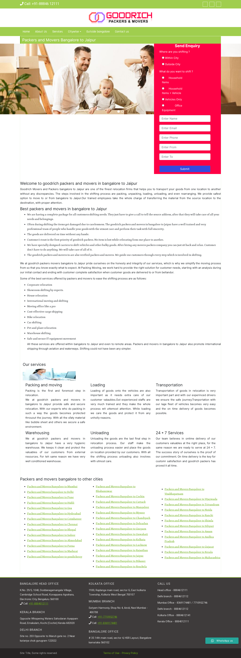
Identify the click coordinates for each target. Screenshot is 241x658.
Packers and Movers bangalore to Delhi (50, 492)
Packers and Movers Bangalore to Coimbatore (54, 519)
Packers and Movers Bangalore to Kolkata (120, 539)
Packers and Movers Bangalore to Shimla (189, 520)
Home (26, 31)
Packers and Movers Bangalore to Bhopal (51, 529)
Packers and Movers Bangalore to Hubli (50, 502)
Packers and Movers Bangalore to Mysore (120, 512)
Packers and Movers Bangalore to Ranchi (189, 515)
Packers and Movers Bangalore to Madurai (52, 551)
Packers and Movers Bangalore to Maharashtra (192, 557)
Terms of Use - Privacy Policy (120, 653)
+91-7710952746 (107, 616)
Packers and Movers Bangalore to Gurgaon (121, 528)
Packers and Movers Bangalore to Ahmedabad (54, 540)
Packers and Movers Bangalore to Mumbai (52, 486)
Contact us (122, 31)
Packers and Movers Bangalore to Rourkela (121, 566)
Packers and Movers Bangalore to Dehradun (122, 523)
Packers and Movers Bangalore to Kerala (189, 552)
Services (57, 31)
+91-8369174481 (107, 623)
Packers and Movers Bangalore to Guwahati (122, 534)
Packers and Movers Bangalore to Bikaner (121, 561)
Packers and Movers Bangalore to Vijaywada (191, 499)
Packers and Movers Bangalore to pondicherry (54, 556)
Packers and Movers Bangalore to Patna (51, 546)
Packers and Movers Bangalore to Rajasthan (122, 550)
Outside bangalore (98, 31)
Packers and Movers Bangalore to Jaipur (119, 555)
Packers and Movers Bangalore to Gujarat (189, 546)
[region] (120, 79)
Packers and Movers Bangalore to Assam (188, 531)
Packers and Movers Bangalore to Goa (49, 508)
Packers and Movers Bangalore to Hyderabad (54, 513)
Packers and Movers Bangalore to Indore (51, 535)
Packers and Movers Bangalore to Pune (50, 497)
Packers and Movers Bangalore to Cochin (120, 496)
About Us (41, 31)
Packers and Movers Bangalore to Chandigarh (123, 518)
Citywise (73, 31)
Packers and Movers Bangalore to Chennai (52, 524)
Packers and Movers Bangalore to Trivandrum (192, 504)
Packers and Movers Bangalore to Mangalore (122, 507)
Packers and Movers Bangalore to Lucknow (121, 545)
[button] (118, 111)
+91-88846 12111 (45, 4)
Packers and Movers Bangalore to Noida (188, 510)
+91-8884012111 (38, 603)
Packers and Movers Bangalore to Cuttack (121, 502)
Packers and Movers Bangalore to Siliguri (189, 526)
